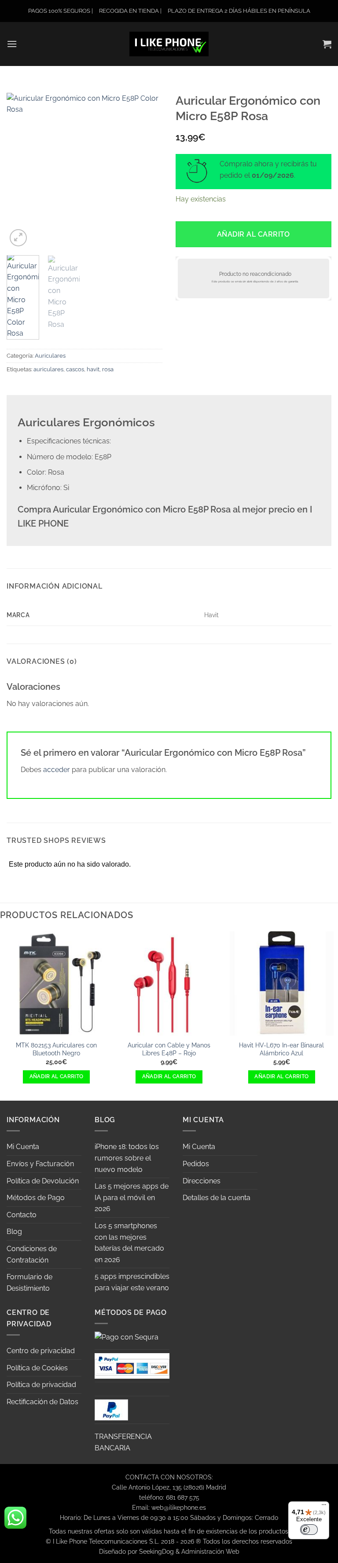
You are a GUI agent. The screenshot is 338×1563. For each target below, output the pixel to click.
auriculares (48, 369)
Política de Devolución (43, 1181)
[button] (12, 44)
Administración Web (210, 1551)
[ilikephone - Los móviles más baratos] (169, 44)
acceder (56, 769)
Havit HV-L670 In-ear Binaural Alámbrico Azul (281, 1049)
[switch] (309, 1529)
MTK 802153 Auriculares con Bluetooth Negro (56, 1049)
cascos (75, 369)
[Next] (148, 170)
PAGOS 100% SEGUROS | (60, 10)
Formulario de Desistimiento (29, 1282)
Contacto (22, 1215)
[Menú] (324, 1506)
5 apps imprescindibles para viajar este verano (132, 1282)
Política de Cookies (37, 1368)
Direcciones (201, 1181)
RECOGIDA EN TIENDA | (130, 10)
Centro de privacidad (41, 1351)
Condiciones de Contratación (32, 1254)
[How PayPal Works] (132, 1365)
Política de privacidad (41, 1384)
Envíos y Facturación (40, 1164)
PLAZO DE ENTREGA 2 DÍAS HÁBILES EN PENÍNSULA (239, 10)
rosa (108, 369)
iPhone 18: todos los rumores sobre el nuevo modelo (127, 1157)
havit (93, 369)
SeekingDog (156, 1551)
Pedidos (196, 1164)
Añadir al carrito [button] (56, 1076)
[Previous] (21, 170)
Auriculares (50, 355)
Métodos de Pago (36, 1197)
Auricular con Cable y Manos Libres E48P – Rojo (169, 1049)
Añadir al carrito (253, 234)
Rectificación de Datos (42, 1402)
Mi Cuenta (23, 1146)
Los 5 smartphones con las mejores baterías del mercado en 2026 (129, 1243)
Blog (14, 1231)
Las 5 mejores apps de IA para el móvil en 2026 (132, 1197)
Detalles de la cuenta (216, 1197)
